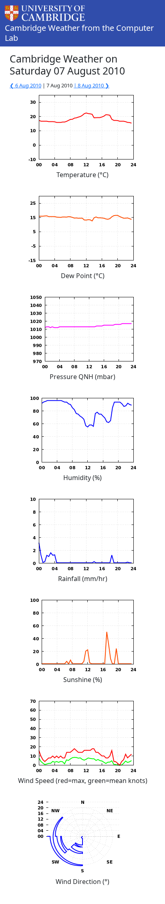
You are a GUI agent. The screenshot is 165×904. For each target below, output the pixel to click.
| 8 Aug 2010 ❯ (91, 85)
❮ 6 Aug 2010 (25, 85)
